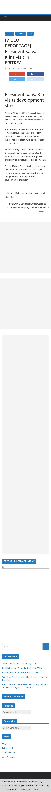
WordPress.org (8, 757)
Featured (9, 34)
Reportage (20, 34)
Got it (35, 789)
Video (30, 34)
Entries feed (7, 748)
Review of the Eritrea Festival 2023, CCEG (20, 672)
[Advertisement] (25, 247)
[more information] (10, 84)
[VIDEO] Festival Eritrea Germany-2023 (19, 663)
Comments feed (9, 752)
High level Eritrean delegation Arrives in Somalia (25, 195)
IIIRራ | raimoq (28, 68)
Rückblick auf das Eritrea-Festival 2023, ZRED (22, 668)
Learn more (24, 789)
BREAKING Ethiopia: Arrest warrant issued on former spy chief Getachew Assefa (26, 207)
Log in (5, 743)
